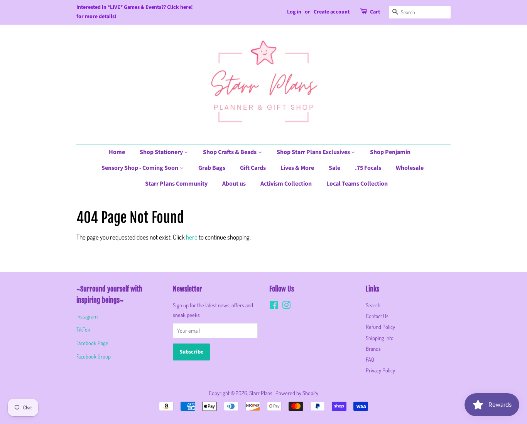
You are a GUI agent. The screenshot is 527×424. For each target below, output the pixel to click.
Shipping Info (380, 337)
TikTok (83, 329)
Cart (375, 12)
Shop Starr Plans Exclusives (314, 152)
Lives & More (297, 168)
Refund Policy (380, 326)
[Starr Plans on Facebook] (273, 306)
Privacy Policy (380, 370)
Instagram (87, 316)
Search (373, 305)
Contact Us (377, 315)
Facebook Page (92, 342)
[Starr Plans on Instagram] (286, 306)
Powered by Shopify (296, 392)
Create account (332, 12)
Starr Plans (261, 392)
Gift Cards (253, 168)
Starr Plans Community (176, 183)
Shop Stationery (162, 152)
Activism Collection (286, 183)
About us (234, 183)
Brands (373, 348)
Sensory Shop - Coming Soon (140, 168)
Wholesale (410, 168)
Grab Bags (211, 168)
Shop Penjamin (390, 152)
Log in (294, 12)
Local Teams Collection (357, 183)
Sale (334, 168)
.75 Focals (368, 168)
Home (117, 152)
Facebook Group (93, 356)
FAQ (370, 359)
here (192, 237)
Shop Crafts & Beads (230, 152)
